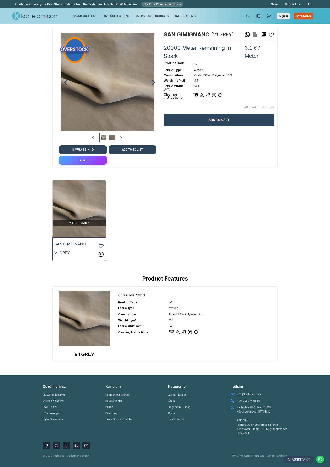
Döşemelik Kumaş (179, 407)
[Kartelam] (35, 16)
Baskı (171, 400)
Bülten (109, 407)
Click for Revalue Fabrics (162, 4)
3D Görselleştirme (54, 394)
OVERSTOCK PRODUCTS (152, 16)
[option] (107, 80)
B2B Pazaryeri (52, 413)
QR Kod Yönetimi (53, 400)
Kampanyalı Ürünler (117, 394)
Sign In (283, 16)
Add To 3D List (132, 149)
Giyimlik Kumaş (177, 394)
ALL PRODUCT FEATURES (259, 107)
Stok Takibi (50, 407)
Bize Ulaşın (112, 413)
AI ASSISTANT (298, 459)
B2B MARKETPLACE (85, 16)
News (275, 4)
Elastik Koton (176, 419)
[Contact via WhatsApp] (320, 459)
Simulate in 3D (83, 149)
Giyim (171, 413)
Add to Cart (219, 120)
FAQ (309, 4)
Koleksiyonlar (113, 400)
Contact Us (292, 4)
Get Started (304, 16)
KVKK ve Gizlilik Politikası (248, 455)
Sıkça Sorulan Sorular (118, 419)
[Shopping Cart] (269, 16)
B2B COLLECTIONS (117, 16)
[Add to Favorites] (271, 34)
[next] (151, 80)
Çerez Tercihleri (277, 455)
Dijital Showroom (53, 419)
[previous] (64, 80)
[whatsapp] (247, 35)
